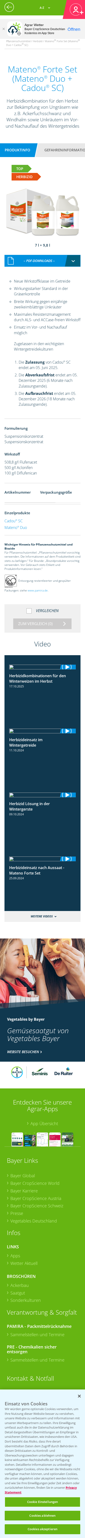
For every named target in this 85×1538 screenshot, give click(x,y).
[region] (42, 1463)
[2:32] (42, 731)
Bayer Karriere (24, 1191)
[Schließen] (3, 28)
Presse (16, 1213)
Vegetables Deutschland (33, 1221)
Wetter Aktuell (24, 1263)
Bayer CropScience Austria (35, 1198)
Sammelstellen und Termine (37, 1334)
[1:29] (42, 795)
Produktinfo (17, 150)
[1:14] (42, 859)
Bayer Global (22, 1175)
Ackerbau (19, 1285)
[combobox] (42, 261)
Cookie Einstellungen (42, 1502)
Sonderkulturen (25, 1300)
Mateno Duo (15, 527)
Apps (15, 1255)
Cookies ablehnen (42, 1515)
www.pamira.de (38, 590)
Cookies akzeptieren (42, 1529)
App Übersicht (44, 1123)
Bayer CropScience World (35, 1183)
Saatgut (17, 1293)
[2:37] (42, 667)
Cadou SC (13, 520)
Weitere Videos (42, 916)
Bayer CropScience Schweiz (36, 1206)
